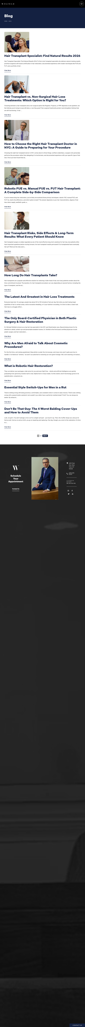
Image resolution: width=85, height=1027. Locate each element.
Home (5, 21)
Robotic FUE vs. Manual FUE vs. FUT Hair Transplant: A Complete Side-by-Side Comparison (42, 190)
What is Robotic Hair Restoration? (28, 366)
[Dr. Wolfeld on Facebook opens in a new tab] (72, 490)
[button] (81, 4)
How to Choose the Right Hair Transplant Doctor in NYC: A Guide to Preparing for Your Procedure (40, 145)
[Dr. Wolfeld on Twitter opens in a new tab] (68, 494)
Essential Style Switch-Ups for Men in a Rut (35, 387)
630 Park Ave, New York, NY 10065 (72, 466)
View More (7, 70)
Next (45, 436)
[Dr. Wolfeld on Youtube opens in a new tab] (72, 494)
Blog (10, 21)
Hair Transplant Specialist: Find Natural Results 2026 (42, 56)
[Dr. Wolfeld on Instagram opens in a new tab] (68, 490)
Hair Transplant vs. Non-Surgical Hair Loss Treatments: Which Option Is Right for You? (35, 98)
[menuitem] (68, 490)
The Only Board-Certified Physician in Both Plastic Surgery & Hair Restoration (40, 319)
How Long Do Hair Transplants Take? (30, 275)
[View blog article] (16, 42)
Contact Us (15, 489)
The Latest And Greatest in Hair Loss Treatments (39, 296)
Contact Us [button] (77, 1025)
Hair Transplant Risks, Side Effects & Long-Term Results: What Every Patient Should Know (39, 234)
